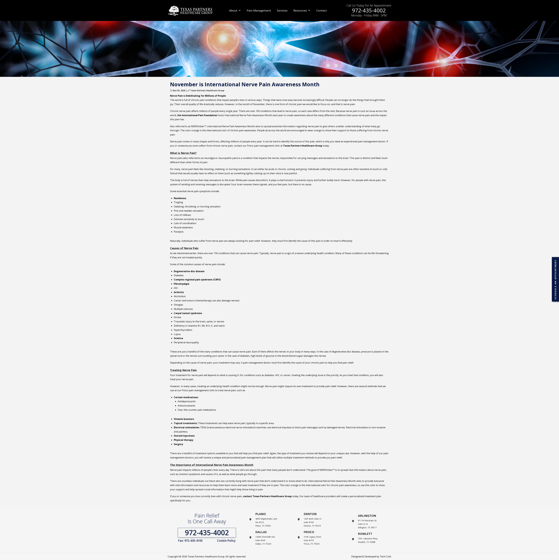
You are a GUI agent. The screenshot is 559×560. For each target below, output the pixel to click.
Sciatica (178, 338)
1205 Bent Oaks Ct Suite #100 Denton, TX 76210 (312, 522)
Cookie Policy (226, 541)
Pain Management (259, 10)
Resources (300, 10)
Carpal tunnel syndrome (188, 313)
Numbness (180, 198)
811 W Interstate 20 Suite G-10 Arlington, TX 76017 (367, 524)
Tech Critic (385, 556)
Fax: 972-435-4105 (190, 541)
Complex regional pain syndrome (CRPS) (197, 279)
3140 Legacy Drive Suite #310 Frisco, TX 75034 (312, 540)
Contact (321, 10)
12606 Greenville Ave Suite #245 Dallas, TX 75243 (265, 540)
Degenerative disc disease (189, 271)
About (233, 10)
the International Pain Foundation (197, 115)
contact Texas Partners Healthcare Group (267, 496)
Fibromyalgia (181, 283)
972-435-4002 (369, 10)
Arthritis (179, 292)
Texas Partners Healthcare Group (302, 145)
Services (282, 10)
